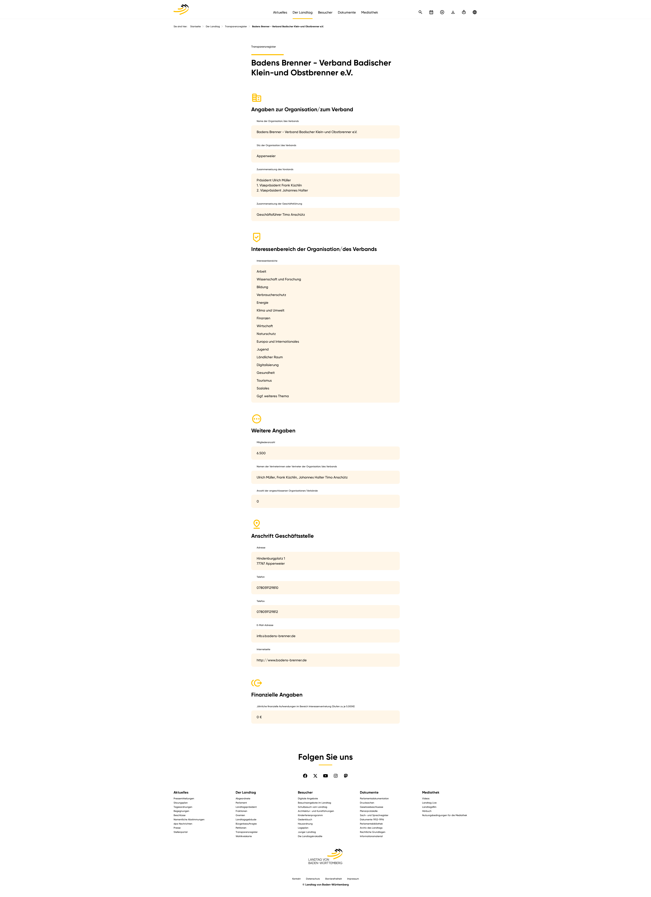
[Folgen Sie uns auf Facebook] (305, 775)
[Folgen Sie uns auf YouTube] (325, 775)
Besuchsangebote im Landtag (314, 802)
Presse (177, 827)
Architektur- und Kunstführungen (316, 810)
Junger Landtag (307, 831)
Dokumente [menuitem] (347, 12)
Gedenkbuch (305, 819)
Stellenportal (181, 831)
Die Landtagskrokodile (310, 836)
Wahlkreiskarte (244, 836)
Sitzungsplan (181, 802)
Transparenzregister (236, 26)
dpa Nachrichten (183, 823)
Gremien (240, 815)
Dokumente (369, 792)
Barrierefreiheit (333, 878)
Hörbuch (426, 810)
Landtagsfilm (429, 806)
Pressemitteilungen (184, 798)
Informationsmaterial (371, 836)
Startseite (195, 26)
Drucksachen (367, 802)
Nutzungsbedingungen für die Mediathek (444, 815)
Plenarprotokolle (369, 810)
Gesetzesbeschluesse (371, 806)
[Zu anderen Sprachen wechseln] (475, 12)
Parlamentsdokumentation (374, 798)
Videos (425, 798)
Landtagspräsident (246, 806)
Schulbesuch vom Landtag (312, 806)
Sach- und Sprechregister (374, 815)
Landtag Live (429, 802)
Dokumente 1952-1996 (372, 819)
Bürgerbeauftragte (246, 823)
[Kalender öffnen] (431, 12)
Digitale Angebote (308, 798)
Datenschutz (313, 878)
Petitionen (241, 827)
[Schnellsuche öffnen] (420, 12)
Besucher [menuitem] (325, 12)
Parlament (241, 802)
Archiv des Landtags (371, 827)
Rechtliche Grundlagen (372, 831)
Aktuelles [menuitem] (280, 12)
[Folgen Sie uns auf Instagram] (335, 775)
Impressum (353, 878)
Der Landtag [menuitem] (303, 12)
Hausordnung (305, 823)
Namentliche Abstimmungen (189, 819)
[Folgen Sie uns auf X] (315, 775)
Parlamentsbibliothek (371, 823)
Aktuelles (181, 792)
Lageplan (303, 827)
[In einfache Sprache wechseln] (453, 12)
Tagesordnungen (183, 806)
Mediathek (430, 792)
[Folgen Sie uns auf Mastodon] (346, 775)
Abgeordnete (243, 798)
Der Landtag (213, 26)
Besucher (305, 792)
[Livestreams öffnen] (442, 12)
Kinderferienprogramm (310, 815)
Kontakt (296, 878)
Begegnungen (181, 810)
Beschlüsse (179, 815)
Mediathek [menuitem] (369, 12)
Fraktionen (241, 810)
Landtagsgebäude (246, 819)
